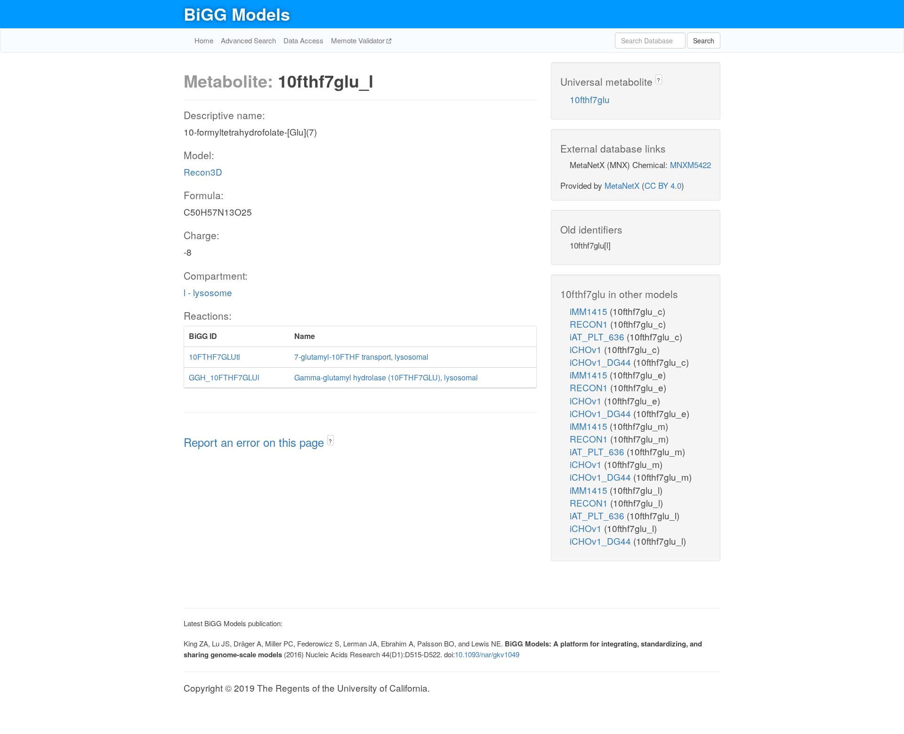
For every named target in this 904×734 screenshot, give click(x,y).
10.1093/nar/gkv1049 (487, 654)
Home (203, 40)
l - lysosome (208, 292)
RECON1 (590, 323)
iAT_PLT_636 (598, 336)
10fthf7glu (590, 99)
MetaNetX (622, 185)
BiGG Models (237, 13)
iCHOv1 (587, 349)
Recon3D (203, 171)
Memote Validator (359, 40)
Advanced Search (248, 40)
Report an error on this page (255, 442)
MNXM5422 (690, 164)
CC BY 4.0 (663, 185)
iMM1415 (590, 311)
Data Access (303, 40)
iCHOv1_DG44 (601, 361)
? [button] (330, 441)
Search (703, 40)
